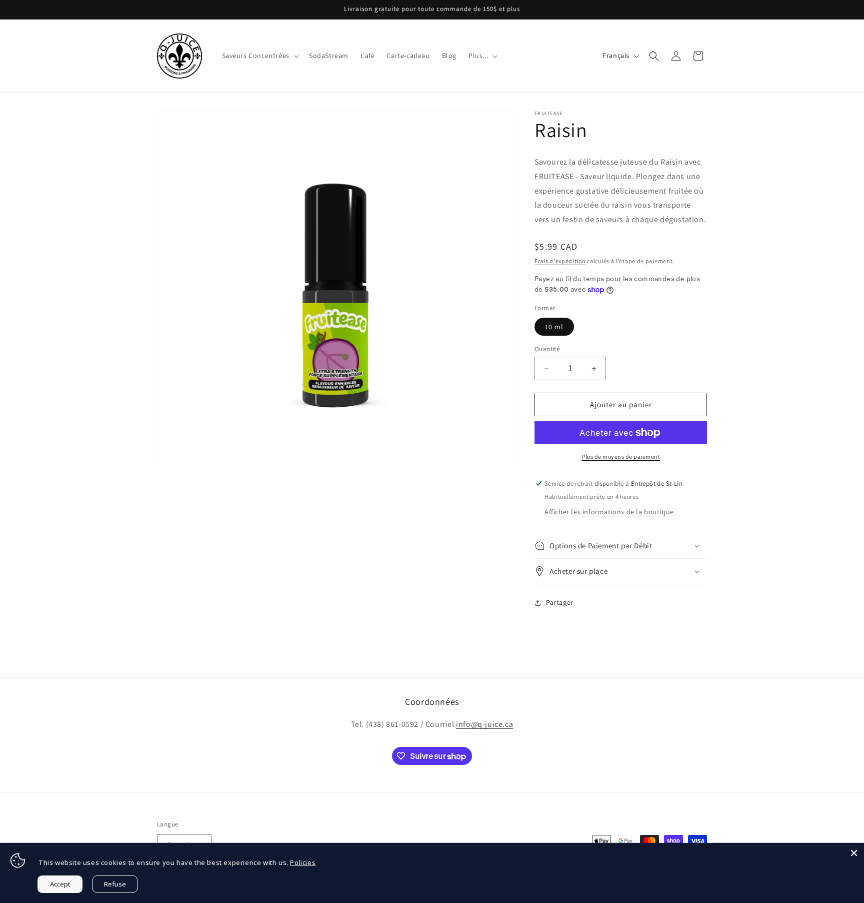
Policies (303, 862)
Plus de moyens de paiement (621, 456)
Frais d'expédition (560, 261)
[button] (259, 55)
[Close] (854, 853)
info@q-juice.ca (484, 724)
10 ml (554, 326)
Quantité (547, 349)
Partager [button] (560, 602)
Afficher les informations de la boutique (609, 511)
